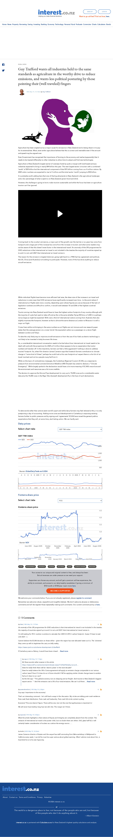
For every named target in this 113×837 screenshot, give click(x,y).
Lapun (26, 659)
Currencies (87, 24)
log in (104, 12)
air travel (61, 566)
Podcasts (79, 24)
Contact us (13, 797)
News (9, 24)
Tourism (51, 566)
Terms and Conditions (27, 797)
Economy (51, 24)
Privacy (39, 797)
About (5, 797)
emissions (92, 566)
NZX (27, 542)
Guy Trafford (46, 92)
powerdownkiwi (25, 689)
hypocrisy (42, 566)
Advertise (47, 797)
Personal (67, 24)
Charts (94, 24)
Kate (21, 624)
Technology (59, 24)
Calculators (101, 24)
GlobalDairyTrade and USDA (36, 471)
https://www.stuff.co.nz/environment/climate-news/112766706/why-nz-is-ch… (50, 665)
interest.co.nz (21, 822)
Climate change (80, 566)
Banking (44, 24)
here (74, 586)
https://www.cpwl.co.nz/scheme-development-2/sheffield (39, 647)
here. (108, 16)
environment (30, 566)
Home (4, 24)
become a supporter (60, 591)
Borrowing (23, 24)
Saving (30, 24)
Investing (36, 24)
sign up (89, 12)
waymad (22, 715)
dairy (69, 566)
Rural (73, 24)
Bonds (108, 24)
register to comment (84, 598)
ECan (21, 566)
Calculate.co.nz (46, 822)
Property (15, 24)
